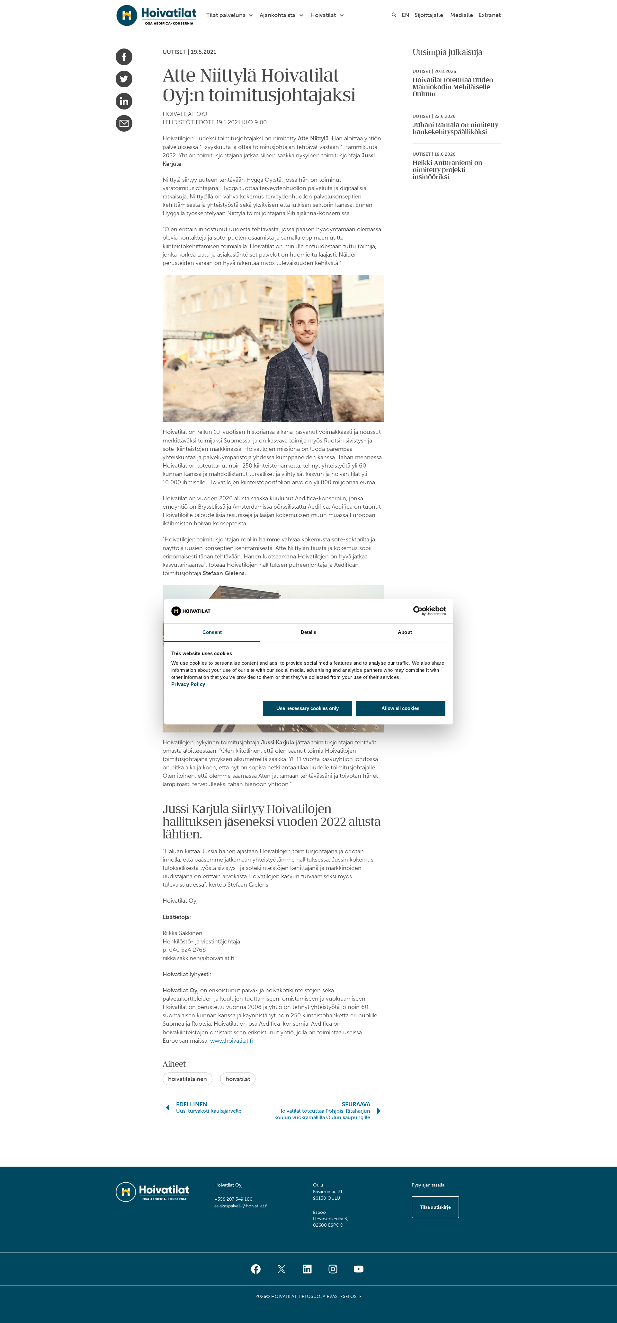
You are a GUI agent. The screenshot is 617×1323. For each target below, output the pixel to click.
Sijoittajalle (429, 15)
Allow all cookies (400, 708)
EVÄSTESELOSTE (344, 1296)
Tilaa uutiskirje (435, 1207)
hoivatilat (238, 1078)
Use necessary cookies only (307, 708)
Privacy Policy (188, 684)
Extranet (489, 15)
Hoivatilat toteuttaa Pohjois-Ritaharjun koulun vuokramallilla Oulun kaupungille (322, 1114)
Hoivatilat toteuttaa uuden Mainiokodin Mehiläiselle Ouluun (453, 87)
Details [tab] (309, 632)
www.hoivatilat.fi (231, 1040)
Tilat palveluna (226, 15)
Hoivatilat (323, 15)
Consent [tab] (212, 632)
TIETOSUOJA (312, 1296)
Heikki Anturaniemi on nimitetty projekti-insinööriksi (447, 170)
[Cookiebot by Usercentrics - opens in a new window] (418, 611)
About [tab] (405, 632)
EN (405, 15)
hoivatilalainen (187, 1078)
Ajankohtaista (277, 15)
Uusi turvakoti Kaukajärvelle (208, 1111)
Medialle (461, 15)
